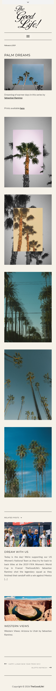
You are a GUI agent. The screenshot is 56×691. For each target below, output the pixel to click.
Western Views (16, 626)
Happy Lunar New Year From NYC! (24, 664)
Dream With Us (16, 551)
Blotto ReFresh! (40, 668)
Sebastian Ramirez (13, 97)
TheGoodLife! (37, 686)
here (22, 108)
